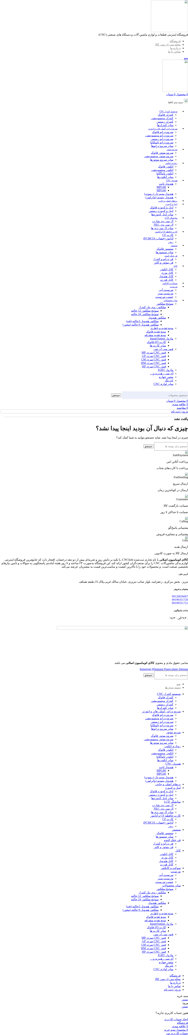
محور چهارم (166, 376)
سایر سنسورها (164, 252)
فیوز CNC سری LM (153, 359)
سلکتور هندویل (157, 317)
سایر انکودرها (165, 176)
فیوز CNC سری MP (154, 352)
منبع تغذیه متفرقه (155, 335)
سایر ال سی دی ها (162, 228)
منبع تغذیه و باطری (161, 328)
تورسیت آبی (166, 289)
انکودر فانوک (165, 166)
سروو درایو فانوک (162, 132)
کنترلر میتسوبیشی (162, 118)
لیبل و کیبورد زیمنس (161, 210)
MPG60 (161, 190)
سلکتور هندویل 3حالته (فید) (142, 321)
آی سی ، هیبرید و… (161, 373)
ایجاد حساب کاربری (176, 1019)
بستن (185, 999)
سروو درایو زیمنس (162, 138)
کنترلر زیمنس (165, 121)
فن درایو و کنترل (163, 259)
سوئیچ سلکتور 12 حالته (145, 310)
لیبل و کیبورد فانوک (161, 207)
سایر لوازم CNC (163, 383)
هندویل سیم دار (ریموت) (158, 193)
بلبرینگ (169, 380)
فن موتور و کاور (163, 262)
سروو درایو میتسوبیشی (159, 135)
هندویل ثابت (166, 183)
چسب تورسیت (164, 296)
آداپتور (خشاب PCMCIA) (158, 238)
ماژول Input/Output (161, 338)
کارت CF (167, 235)
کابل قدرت (166, 279)
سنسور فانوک (165, 248)
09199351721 (180, 603)
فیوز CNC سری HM (153, 363)
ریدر (170, 242)
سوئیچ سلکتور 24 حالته (145, 314)
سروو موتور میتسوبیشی (158, 156)
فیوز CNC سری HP (154, 366)
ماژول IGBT (165, 370)
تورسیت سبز (165, 293)
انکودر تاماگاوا (164, 173)
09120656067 (180, 596)
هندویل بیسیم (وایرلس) (159, 197)
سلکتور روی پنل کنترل (152, 307)
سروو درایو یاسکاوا (161, 142)
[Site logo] (169, 31)
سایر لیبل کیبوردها (162, 214)
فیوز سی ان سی (163, 349)
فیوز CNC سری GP (154, 356)
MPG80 (161, 187)
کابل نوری (167, 272)
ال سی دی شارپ (162, 221)
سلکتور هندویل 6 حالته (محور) (141, 324)
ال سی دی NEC (163, 224)
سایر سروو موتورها (161, 159)
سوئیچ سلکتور (164, 303)
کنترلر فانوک (165, 114)
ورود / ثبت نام (172, 989)
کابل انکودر (166, 269)
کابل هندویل (166, 276)
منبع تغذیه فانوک (156, 331)
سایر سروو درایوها (162, 145)
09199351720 (180, 599)
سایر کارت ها (158, 345)
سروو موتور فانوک (162, 152)
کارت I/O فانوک (156, 342)
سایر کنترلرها (165, 125)
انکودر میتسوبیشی (162, 170)
